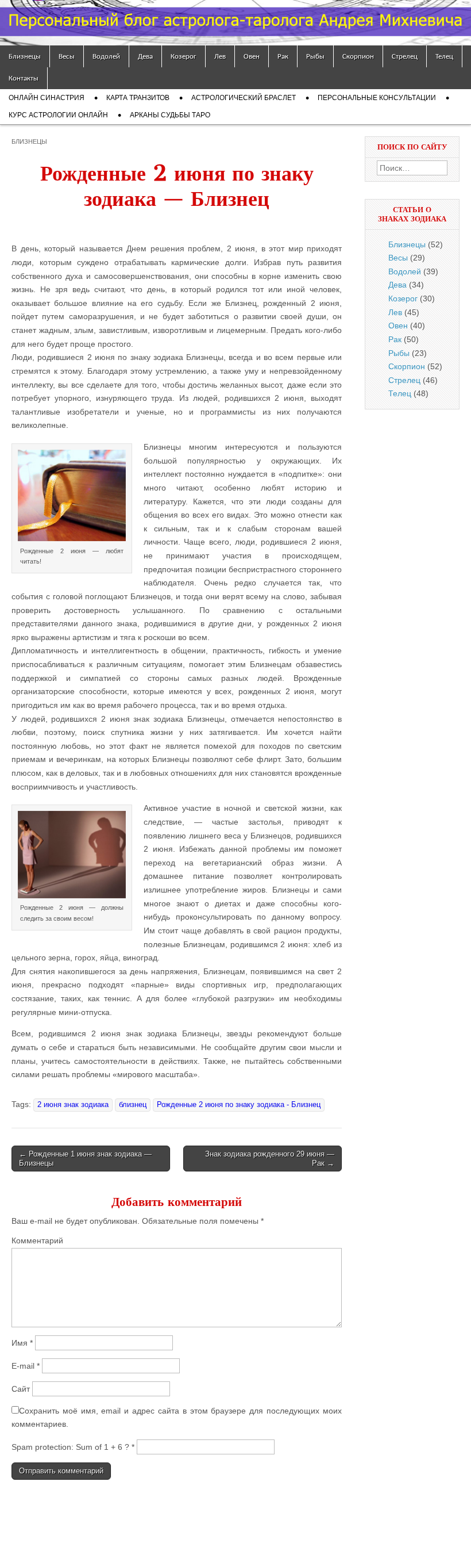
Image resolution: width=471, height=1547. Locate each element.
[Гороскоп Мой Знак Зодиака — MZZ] (235, 22)
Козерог (183, 56)
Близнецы (25, 56)
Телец (444, 56)
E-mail (25, 1365)
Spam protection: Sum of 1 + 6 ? (70, 1447)
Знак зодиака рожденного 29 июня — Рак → (269, 1158)
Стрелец (405, 56)
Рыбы (315, 56)
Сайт (20, 1388)
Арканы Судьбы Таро (170, 115)
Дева (145, 56)
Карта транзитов (137, 98)
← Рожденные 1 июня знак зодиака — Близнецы (85, 1158)
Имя (22, 1342)
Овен (252, 56)
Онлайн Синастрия (46, 98)
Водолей (106, 56)
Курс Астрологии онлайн (58, 115)
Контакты (23, 78)
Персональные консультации (377, 98)
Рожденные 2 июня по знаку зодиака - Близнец (239, 1105)
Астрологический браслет (243, 98)
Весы (67, 56)
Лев (220, 56)
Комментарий (37, 1240)
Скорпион (358, 56)
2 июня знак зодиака (73, 1105)
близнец (132, 1105)
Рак (282, 56)
